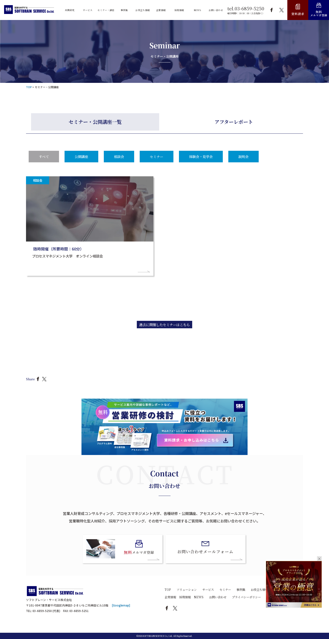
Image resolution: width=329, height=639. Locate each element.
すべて (44, 156)
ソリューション (187, 589)
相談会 (119, 156)
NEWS (199, 597)
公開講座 (81, 156)
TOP (167, 589)
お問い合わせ (217, 597)
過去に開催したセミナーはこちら (164, 324)
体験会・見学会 (201, 156)
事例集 (241, 589)
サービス (208, 589)
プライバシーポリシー (246, 597)
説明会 (243, 156)
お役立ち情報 (259, 589)
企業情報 (170, 597)
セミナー (156, 156)
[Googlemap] (121, 605)
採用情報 (185, 597)
